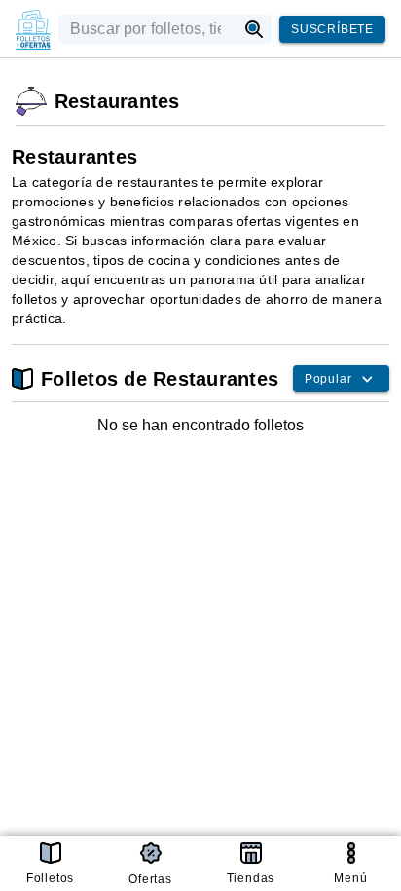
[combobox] (147, 29)
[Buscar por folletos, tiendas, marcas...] (255, 29)
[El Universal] (33, 29)
